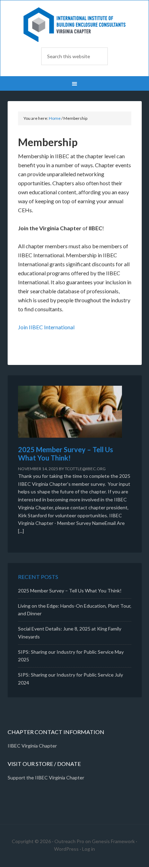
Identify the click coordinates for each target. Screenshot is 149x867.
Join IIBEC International (46, 327)
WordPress (66, 849)
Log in (88, 849)
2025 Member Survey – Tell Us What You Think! (65, 453)
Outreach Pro (69, 841)
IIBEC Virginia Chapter (74, 24)
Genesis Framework (113, 841)
